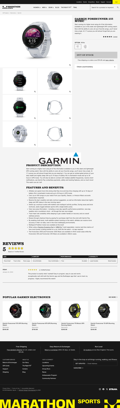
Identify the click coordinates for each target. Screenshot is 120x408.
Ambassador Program (49, 375)
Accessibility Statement (28, 388)
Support (103, 2)
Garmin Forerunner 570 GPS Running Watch (15, 324)
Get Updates (80, 363)
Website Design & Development (27, 390)
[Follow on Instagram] (99, 389)
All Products (6, 13)
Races (97, 2)
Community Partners (49, 378)
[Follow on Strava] (113, 389)
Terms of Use (16, 388)
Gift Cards (6, 366)
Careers (25, 369)
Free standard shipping (14, 350)
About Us (25, 359)
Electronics (13, 13)
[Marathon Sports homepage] (11, 7)
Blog (23, 372)
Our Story (25, 362)
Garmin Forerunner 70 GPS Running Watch (102, 324)
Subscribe (78, 368)
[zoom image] (70, 65)
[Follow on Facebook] (103, 389)
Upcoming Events (48, 366)
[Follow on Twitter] (107, 389)
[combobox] (105, 7)
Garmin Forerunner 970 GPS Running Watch (44, 324)
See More (112, 297)
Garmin (19, 13)
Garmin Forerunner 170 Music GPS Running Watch (72, 324)
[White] (78, 46)
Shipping (6, 372)
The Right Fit (26, 366)
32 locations (87, 350)
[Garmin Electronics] (60, 158)
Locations (79, 2)
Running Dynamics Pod (45, 227)
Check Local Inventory (85, 67)
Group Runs (91, 2)
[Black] (85, 46)
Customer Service (9, 359)
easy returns (110, 60)
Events (85, 2)
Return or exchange (51, 350)
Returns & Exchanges (10, 362)
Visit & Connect (47, 359)
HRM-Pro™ (59, 227)
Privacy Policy (6, 388)
